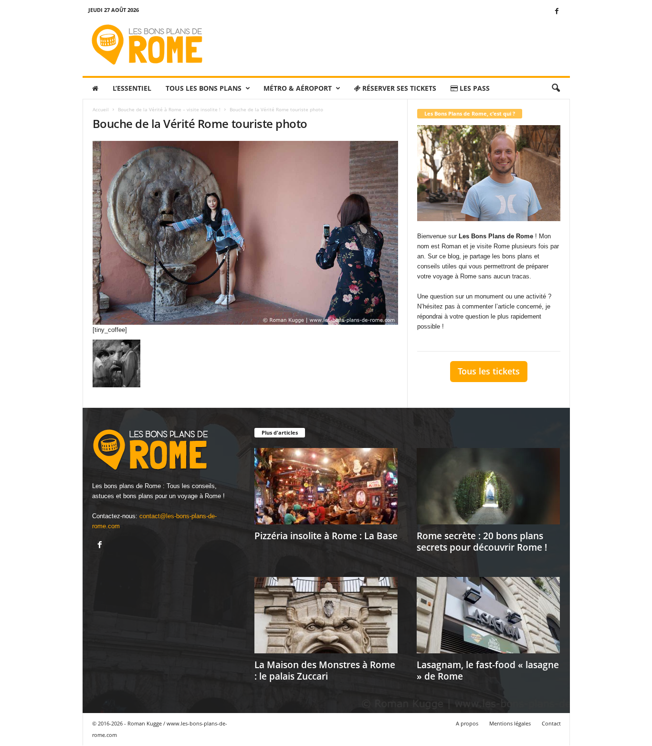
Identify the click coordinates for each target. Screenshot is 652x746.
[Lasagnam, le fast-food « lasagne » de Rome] (488, 615)
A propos (467, 723)
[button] (555, 88)
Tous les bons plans (204, 88)
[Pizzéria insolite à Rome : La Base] (326, 486)
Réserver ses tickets (398, 88)
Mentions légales (510, 723)
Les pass (474, 88)
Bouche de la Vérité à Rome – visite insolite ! (169, 109)
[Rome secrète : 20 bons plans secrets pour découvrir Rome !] (488, 486)
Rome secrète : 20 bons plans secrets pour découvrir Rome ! (482, 542)
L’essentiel (132, 88)
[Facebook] (557, 12)
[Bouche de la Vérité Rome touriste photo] (245, 233)
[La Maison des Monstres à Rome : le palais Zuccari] (326, 615)
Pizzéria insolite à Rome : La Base (326, 536)
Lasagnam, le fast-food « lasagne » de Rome (488, 670)
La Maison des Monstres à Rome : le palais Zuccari (324, 670)
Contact (551, 723)
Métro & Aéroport (297, 88)
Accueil (101, 109)
